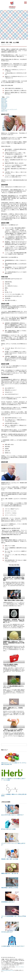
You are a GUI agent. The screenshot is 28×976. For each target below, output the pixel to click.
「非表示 (7, 97)
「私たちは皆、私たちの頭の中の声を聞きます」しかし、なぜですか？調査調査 (13, 579)
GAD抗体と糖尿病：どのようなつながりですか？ (13, 946)
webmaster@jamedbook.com (7, 970)
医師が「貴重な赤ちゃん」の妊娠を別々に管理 (13, 708)
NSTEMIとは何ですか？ (7, 932)
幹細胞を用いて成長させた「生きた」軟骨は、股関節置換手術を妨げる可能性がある (13, 643)
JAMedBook (12, 7)
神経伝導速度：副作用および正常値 (9, 887)
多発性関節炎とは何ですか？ (8, 902)
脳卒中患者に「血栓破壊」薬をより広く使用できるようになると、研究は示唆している (13, 621)
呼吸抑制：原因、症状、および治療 (9, 859)
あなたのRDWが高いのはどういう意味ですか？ (12, 814)
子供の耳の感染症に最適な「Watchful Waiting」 (10, 665)
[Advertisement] (14, 25)
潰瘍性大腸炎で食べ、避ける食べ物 (9, 873)
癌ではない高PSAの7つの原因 (8, 829)
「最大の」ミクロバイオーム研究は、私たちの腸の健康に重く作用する (13, 730)
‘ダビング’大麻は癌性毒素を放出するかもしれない (13, 686)
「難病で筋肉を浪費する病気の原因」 (13, 600)
